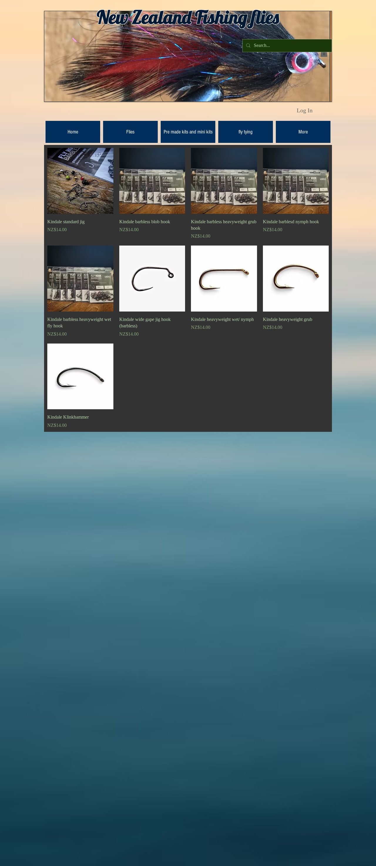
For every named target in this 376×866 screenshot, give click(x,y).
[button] (324, 52)
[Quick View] (80, 181)
